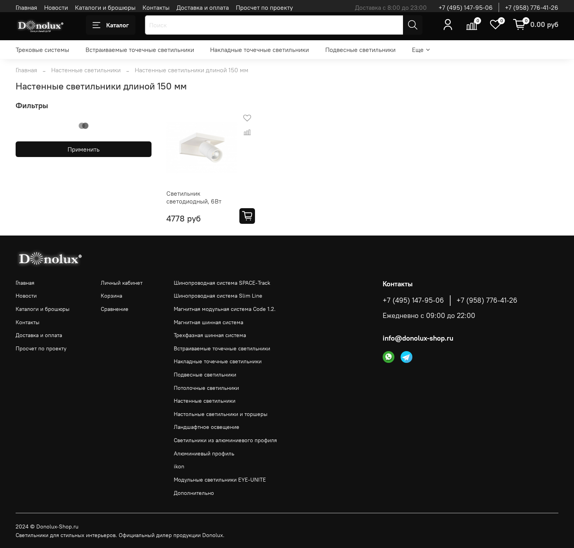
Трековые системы (42, 50)
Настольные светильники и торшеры (220, 414)
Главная (26, 7)
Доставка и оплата (202, 7)
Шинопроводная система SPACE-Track (222, 282)
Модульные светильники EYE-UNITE (220, 479)
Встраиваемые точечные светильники (140, 50)
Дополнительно (194, 492)
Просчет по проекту (264, 7)
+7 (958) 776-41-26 (531, 7)
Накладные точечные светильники (259, 50)
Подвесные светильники (360, 50)
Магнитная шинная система (208, 322)
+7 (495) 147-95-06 (466, 7)
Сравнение (114, 308)
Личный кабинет (122, 282)
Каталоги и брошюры (105, 7)
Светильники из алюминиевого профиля (225, 440)
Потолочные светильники (206, 387)
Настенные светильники (86, 70)
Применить (84, 149)
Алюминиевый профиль (204, 453)
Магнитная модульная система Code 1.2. (225, 308)
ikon (179, 466)
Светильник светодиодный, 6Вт (193, 197)
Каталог (117, 25)
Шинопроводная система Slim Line (218, 295)
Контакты (156, 7)
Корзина (111, 295)
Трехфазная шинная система (210, 335)
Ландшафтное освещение (206, 426)
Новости (56, 7)
